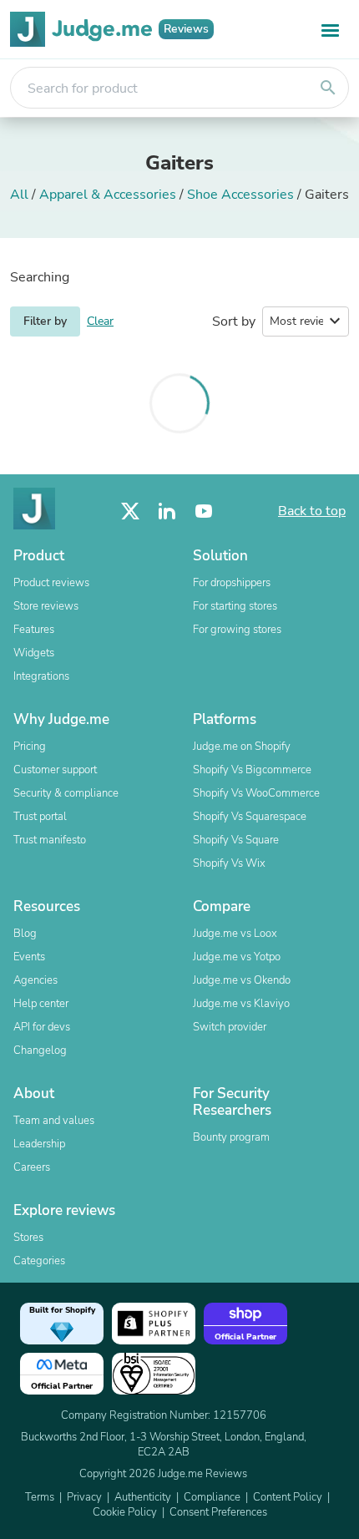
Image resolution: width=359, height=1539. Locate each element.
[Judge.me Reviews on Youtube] (204, 511)
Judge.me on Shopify (242, 746)
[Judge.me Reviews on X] (130, 511)
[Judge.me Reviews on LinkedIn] (167, 511)
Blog (25, 933)
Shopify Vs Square (236, 840)
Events (29, 956)
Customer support (55, 769)
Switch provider (229, 1027)
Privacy (84, 1497)
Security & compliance (66, 793)
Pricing (29, 746)
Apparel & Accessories (107, 194)
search (328, 88)
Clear (100, 321)
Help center (40, 1003)
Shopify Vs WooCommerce (256, 793)
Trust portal (40, 816)
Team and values (53, 1120)
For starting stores (235, 606)
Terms (39, 1497)
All (19, 194)
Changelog (40, 1050)
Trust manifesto (49, 840)
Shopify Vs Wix (229, 863)
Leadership (39, 1144)
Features (33, 629)
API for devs (41, 1027)
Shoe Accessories (240, 194)
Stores (28, 1237)
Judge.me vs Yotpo (237, 956)
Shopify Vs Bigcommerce (252, 769)
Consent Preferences (218, 1512)
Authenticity (142, 1497)
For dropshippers (232, 582)
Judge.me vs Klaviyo (241, 1003)
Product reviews (51, 582)
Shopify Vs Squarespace (249, 816)
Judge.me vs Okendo (242, 980)
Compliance (212, 1497)
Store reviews (45, 606)
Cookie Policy (125, 1512)
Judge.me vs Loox (235, 933)
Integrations (41, 676)
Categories (39, 1260)
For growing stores (237, 629)
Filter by (45, 321)
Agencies (35, 980)
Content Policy (287, 1497)
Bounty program (231, 1137)
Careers (31, 1167)
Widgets (33, 653)
